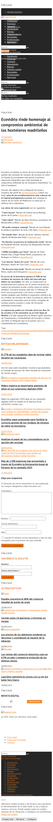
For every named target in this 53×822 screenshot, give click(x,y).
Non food (11, 780)
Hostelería (34, 330)
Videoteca (11, 789)
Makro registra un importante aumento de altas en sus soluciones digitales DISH (24, 387)
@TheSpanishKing (30, 192)
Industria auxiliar (14, 34)
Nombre (5, 518)
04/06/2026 (6, 447)
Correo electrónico (10, 523)
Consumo (11, 26)
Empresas (11, 23)
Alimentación (12, 29)
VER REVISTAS (34, 702)
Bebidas (10, 31)
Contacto (11, 742)
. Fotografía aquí (44, 230)
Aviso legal (12, 737)
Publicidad (11, 784)
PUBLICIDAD (13, 19)
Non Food (11, 42)
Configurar (31, 819)
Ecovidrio (16, 330)
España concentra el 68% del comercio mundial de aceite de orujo (22, 600)
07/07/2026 (6, 431)
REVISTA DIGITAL (14, 12)
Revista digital (13, 782)
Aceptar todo (7, 819)
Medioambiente (46, 330)
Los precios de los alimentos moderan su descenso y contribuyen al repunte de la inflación (23, 638)
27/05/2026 (6, 473)
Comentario (7, 491)
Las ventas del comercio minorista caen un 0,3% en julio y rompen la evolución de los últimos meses (24, 657)
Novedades (12, 37)
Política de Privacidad (16, 739)
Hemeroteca (12, 787)
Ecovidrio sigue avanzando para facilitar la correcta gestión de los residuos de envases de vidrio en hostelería (25, 423)
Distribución (12, 21)
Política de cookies (9, 814)
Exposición (25, 330)
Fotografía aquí (25, 215)
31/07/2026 (6, 394)
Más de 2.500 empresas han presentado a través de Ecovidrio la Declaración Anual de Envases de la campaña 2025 (24, 464)
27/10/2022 (6, 137)
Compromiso (6, 330)
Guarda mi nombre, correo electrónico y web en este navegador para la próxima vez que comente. (26, 539)
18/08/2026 (6, 363)
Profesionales (13, 39)
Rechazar (20, 819)
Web (3, 532)
